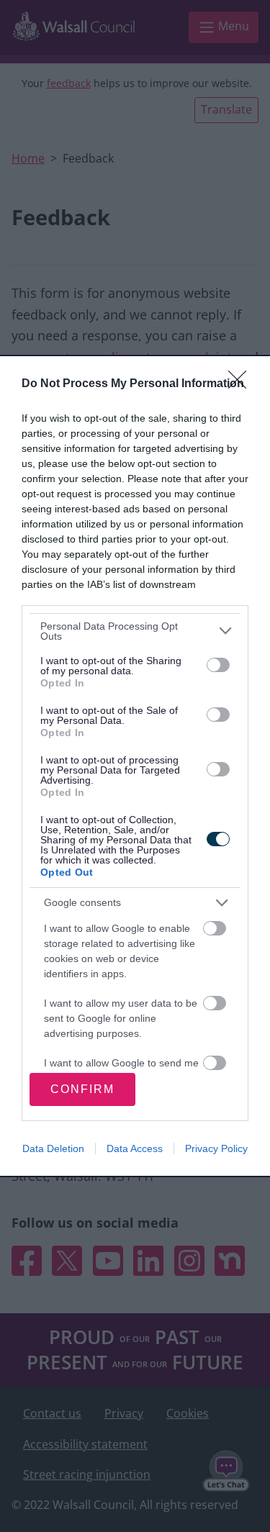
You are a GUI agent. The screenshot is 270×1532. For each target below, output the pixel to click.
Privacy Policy (216, 1148)
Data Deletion (53, 1148)
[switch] (218, 665)
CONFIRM (82, 1089)
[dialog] (135, 766)
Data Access (135, 1148)
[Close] (242, 384)
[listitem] (135, 631)
